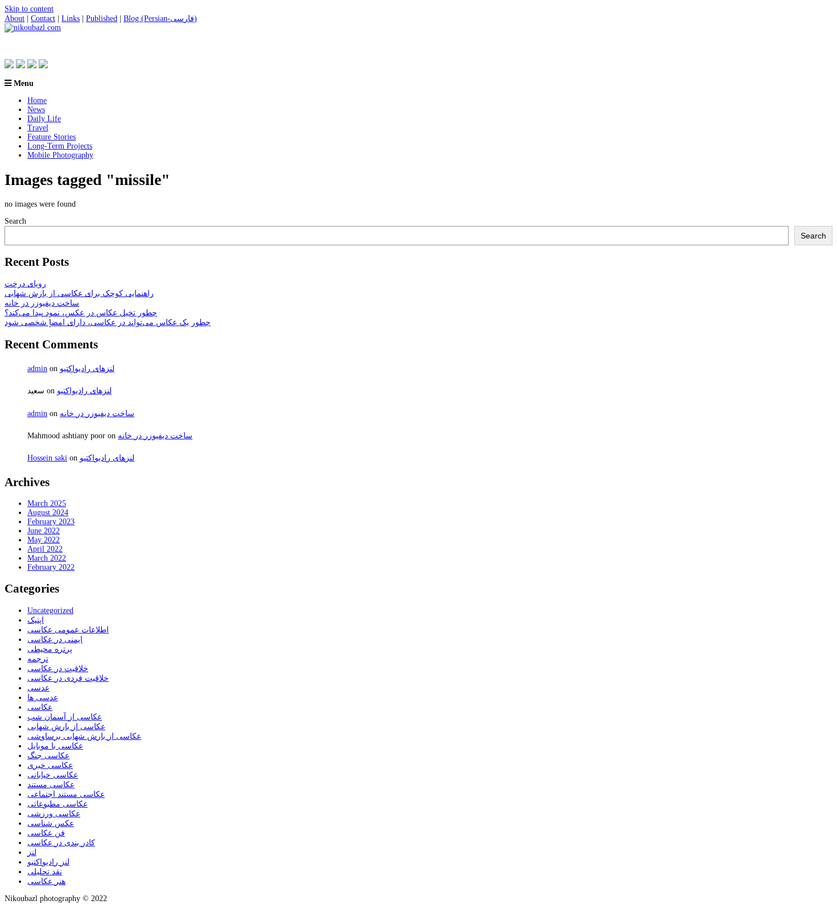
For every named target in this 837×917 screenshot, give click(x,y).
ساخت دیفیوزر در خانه (42, 303)
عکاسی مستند (51, 784)
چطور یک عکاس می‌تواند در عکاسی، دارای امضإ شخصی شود (108, 322)
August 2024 (47, 512)
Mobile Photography (60, 155)
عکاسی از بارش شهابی (66, 726)
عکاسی (39, 707)
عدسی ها (42, 697)
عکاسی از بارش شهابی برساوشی (84, 736)
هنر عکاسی (46, 881)
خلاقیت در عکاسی (57, 668)
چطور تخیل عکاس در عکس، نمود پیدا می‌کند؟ (81, 313)
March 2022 (46, 558)
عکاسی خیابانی (52, 775)
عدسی (38, 688)
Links (70, 18)
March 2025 (46, 503)
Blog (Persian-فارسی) (160, 18)
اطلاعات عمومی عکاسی (68, 630)
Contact (43, 18)
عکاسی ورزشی (53, 813)
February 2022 (51, 567)
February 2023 (51, 521)
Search (15, 221)
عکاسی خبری (50, 765)
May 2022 (43, 540)
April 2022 (45, 549)
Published (101, 18)
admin (37, 368)
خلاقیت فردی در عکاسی (68, 678)
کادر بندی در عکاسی (61, 842)
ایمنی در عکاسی (55, 639)
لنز (31, 852)
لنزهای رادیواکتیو (87, 368)
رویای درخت (25, 283)
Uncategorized (50, 610)
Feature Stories (51, 137)
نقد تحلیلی (44, 871)
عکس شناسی (50, 823)
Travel (37, 128)
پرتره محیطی (49, 649)
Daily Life (44, 118)
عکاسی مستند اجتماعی (66, 794)
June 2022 (43, 531)
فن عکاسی (46, 833)
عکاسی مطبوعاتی (57, 804)
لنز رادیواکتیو (48, 862)
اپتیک (35, 620)
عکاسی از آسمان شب (64, 717)
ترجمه (37, 659)
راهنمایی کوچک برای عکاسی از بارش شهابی (79, 293)
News (36, 109)
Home (37, 100)
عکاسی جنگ (48, 755)
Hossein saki (47, 458)
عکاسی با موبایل (55, 746)
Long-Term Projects (59, 146)
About (14, 18)
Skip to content (29, 9)
